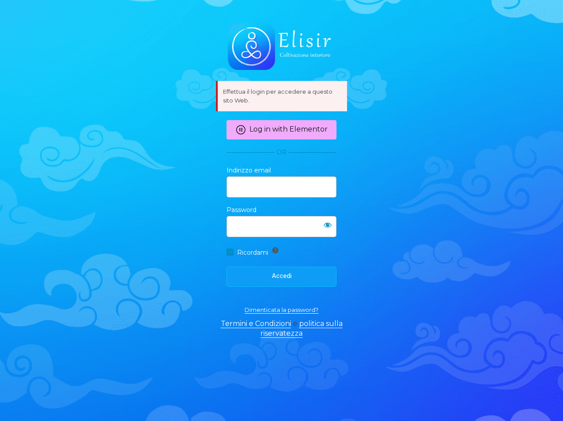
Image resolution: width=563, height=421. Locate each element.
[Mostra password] (327, 225)
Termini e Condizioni (256, 323)
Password (241, 210)
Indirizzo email (249, 170)
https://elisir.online (281, 46)
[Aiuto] (275, 250)
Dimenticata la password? (281, 309)
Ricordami (252, 252)
